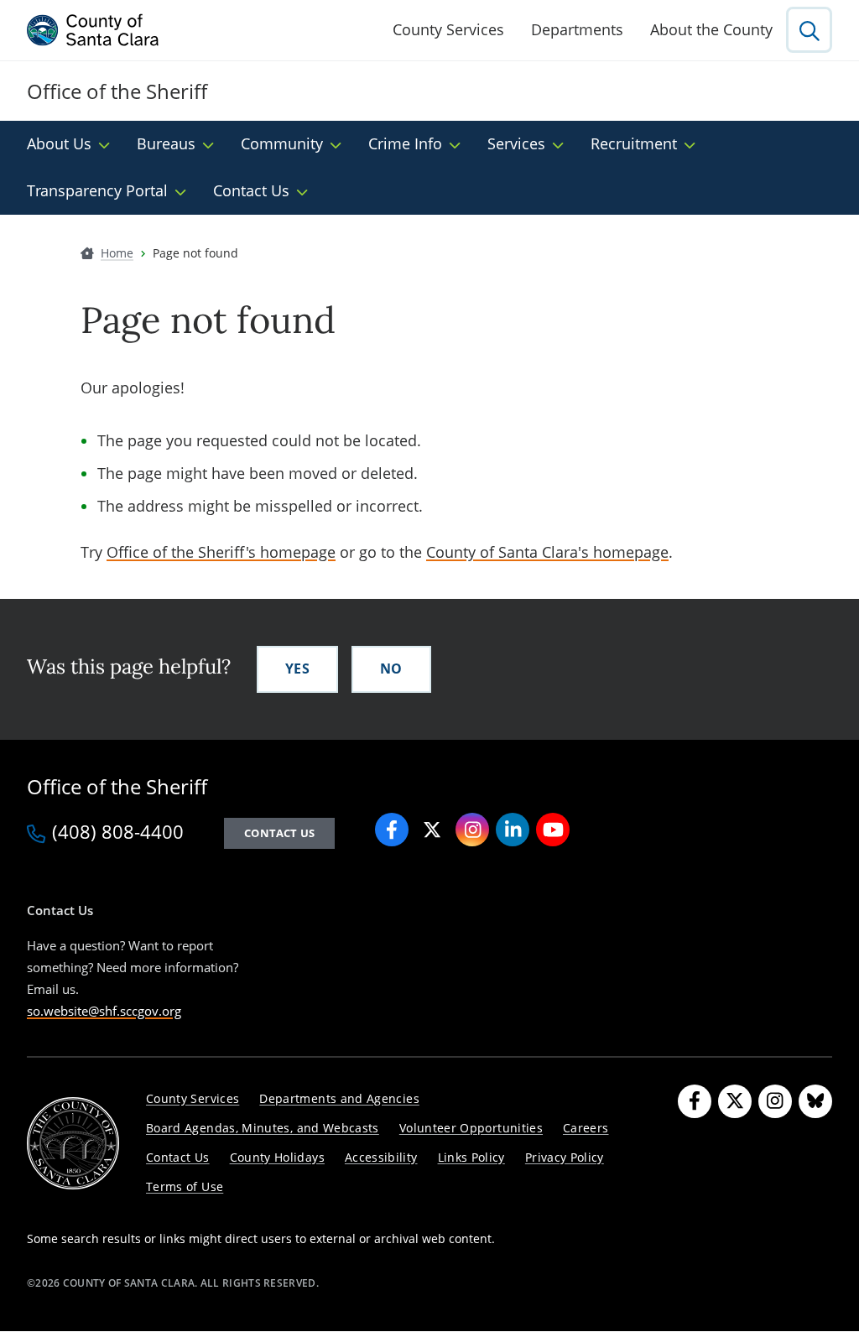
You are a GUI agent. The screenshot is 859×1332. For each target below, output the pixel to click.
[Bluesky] (815, 1101)
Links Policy (471, 1157)
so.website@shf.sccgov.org (104, 1010)
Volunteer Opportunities (471, 1128)
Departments (577, 29)
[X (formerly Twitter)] (735, 1101)
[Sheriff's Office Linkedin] (512, 829)
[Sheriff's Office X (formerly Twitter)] (432, 829)
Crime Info (405, 143)
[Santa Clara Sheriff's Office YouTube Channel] (553, 829)
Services (516, 143)
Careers (586, 1128)
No (391, 668)
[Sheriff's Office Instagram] (472, 829)
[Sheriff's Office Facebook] (392, 829)
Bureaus (166, 143)
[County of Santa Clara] (93, 30)
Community (282, 143)
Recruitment (634, 143)
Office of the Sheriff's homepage (221, 552)
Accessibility (381, 1157)
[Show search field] (809, 30)
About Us (59, 143)
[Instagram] (775, 1101)
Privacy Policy (564, 1157)
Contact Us (251, 190)
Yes (297, 668)
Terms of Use (184, 1186)
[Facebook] (694, 1101)
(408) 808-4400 (118, 833)
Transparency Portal (97, 190)
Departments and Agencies (339, 1098)
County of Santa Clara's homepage (547, 552)
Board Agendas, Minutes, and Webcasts (262, 1128)
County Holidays (277, 1157)
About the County (711, 29)
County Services (448, 29)
